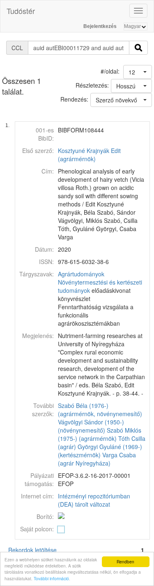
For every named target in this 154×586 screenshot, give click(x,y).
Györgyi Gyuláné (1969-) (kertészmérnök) (100, 450)
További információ (51, 578)
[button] (137, 72)
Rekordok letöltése (32, 550)
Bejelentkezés (100, 26)
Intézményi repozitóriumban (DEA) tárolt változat (94, 500)
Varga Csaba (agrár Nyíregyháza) (97, 459)
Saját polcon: (37, 529)
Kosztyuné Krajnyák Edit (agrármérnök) (89, 154)
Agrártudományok (81, 274)
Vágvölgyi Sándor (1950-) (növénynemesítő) (91, 426)
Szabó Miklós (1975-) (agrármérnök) (99, 434)
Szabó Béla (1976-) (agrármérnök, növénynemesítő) (100, 409)
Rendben (125, 561)
